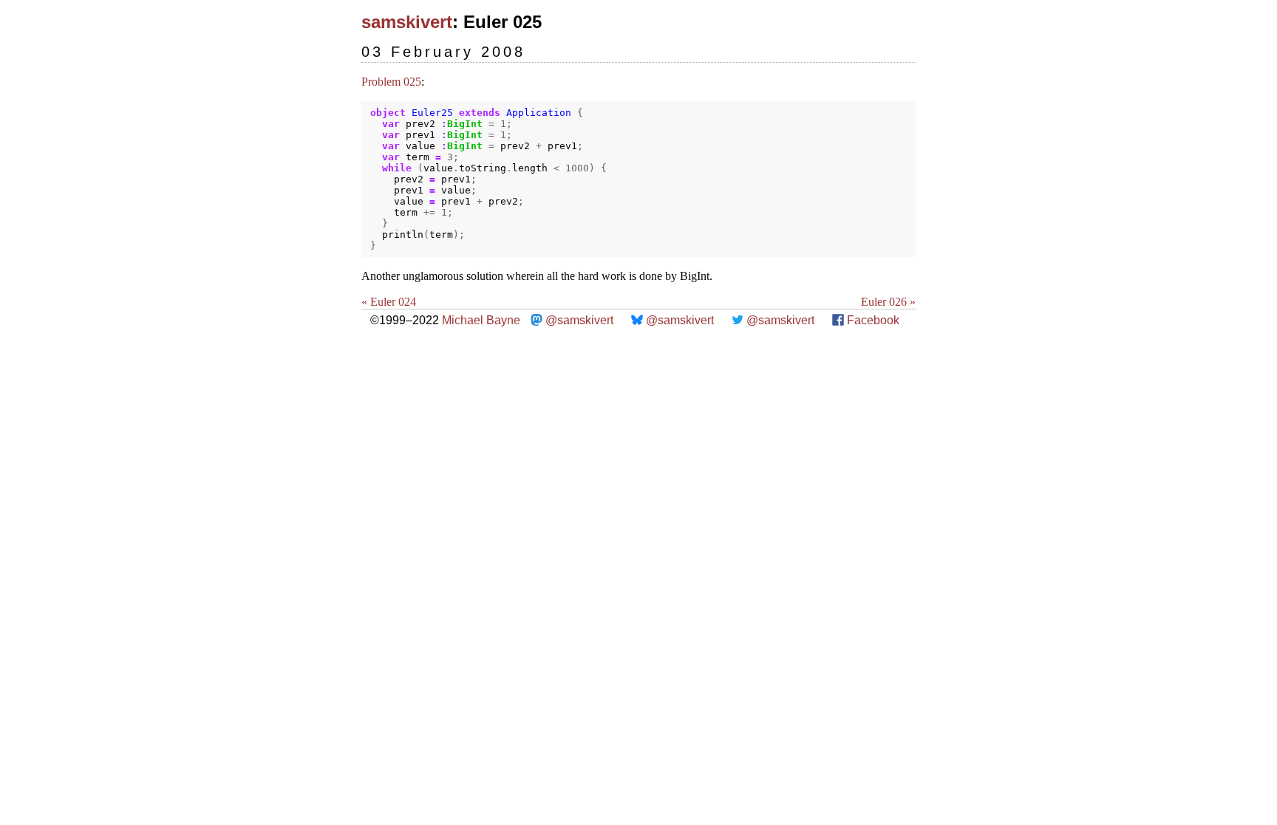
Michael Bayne (481, 320)
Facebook (873, 320)
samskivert (406, 22)
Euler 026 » (888, 301)
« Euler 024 (388, 301)
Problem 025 (391, 81)
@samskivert (579, 320)
